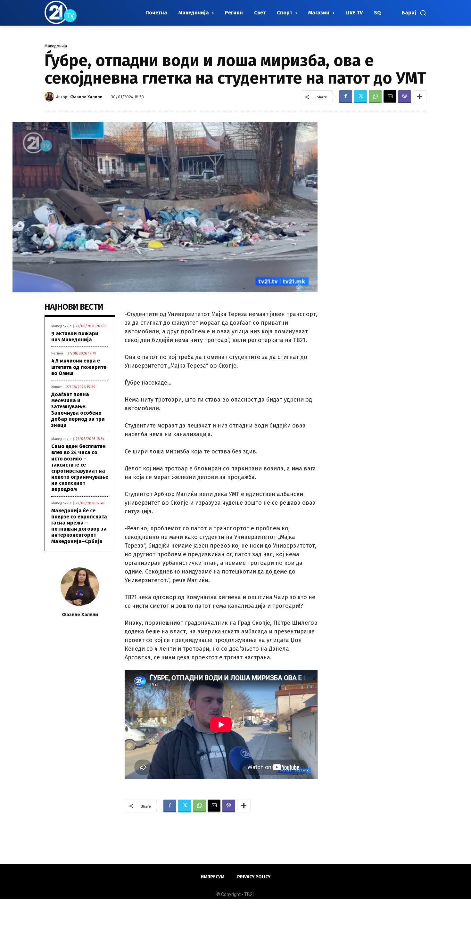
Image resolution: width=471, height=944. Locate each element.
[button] (414, 13)
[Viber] (404, 96)
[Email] (390, 96)
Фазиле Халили (86, 97)
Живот (56, 387)
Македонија (56, 46)
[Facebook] (345, 96)
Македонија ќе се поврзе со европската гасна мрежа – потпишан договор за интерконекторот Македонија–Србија (79, 526)
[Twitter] (360, 96)
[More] (419, 96)
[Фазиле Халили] (50, 97)
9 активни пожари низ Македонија (74, 336)
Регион (57, 353)
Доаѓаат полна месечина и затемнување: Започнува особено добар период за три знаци (78, 409)
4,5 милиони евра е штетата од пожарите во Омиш (78, 367)
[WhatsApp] (375, 96)
